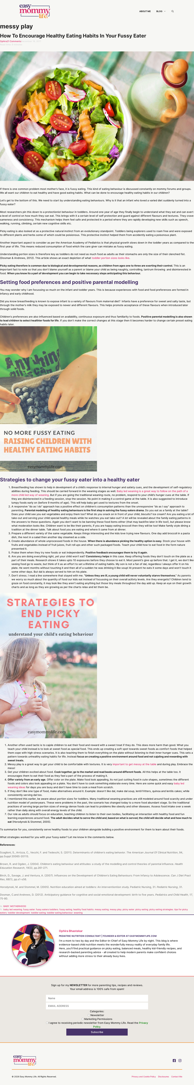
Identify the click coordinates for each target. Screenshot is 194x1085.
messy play (115, 909)
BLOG (159, 11)
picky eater (128, 909)
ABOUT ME (145, 11)
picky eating (141, 909)
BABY (6, 906)
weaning (78, 912)
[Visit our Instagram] (180, 1060)
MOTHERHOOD (18, 906)
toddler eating (38, 912)
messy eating (102, 909)
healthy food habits (83, 909)
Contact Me (176, 1076)
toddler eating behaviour (60, 912)
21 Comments (14, 41)
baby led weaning (12, 909)
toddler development (19, 912)
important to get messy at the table (134, 764)
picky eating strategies (161, 909)
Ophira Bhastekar (71, 931)
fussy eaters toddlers (47, 909)
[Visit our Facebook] (174, 1060)
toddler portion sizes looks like (110, 257)
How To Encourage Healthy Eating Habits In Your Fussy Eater (73, 36)
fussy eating (65, 909)
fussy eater (29, 909)
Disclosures (163, 1076)
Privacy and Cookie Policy (144, 1076)
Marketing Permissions (98, 1019)
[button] (173, 11)
